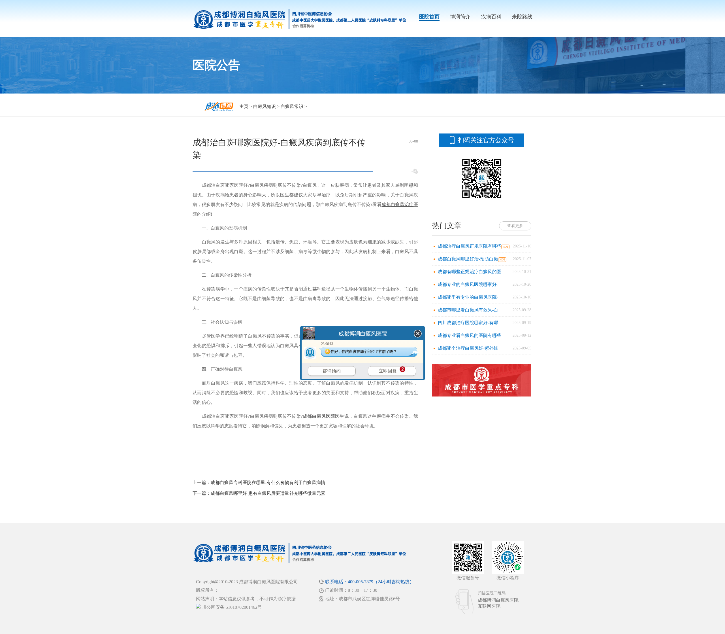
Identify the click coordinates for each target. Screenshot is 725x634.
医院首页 (429, 17)
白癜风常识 (292, 106)
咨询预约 (332, 370)
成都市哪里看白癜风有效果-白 (468, 310)
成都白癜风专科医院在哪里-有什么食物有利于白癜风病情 (268, 482)
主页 (243, 106)
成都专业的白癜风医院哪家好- (468, 284)
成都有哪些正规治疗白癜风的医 (469, 271)
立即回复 (388, 370)
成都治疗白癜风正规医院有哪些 (469, 246)
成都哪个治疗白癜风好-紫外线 (468, 348)
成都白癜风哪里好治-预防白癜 (468, 258)
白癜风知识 (264, 106)
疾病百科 (491, 17)
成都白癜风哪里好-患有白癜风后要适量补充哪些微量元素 (268, 493)
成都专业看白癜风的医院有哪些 (469, 335)
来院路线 (522, 17)
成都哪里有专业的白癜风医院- (468, 297)
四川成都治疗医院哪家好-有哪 (468, 322)
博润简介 (460, 17)
